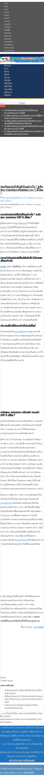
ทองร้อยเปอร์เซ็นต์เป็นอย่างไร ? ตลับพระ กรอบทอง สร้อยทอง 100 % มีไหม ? (22, 190)
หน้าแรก (7, 66)
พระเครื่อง (8, 89)
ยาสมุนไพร (7, 24)
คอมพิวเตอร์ (7, 39)
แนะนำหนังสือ (8, 42)
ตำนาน (7, 77)
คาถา (6, 68)
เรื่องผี (6, 74)
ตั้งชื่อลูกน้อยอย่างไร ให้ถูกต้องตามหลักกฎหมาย (24, 696)
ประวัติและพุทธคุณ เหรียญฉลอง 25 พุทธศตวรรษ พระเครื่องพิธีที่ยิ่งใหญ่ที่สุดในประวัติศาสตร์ (23, 122)
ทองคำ (4, 227)
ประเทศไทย (20, 331)
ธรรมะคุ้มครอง (8, 45)
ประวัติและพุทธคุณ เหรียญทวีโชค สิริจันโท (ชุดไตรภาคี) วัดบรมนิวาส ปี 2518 (21, 111)
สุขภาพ (6, 9)
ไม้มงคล (7, 95)
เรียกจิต (7, 80)
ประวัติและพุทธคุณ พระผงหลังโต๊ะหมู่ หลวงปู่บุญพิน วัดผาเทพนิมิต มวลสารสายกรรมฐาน (23, 132)
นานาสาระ (7, 21)
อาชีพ (5, 3)
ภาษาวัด (6, 12)
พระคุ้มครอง (20, 223)
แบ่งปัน (6, 6)
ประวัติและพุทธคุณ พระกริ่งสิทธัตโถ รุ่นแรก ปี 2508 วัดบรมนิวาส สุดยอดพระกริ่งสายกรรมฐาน (23, 116)
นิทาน (6, 71)
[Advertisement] (22, 160)
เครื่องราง (8, 92)
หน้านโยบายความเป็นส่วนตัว (22, 760)
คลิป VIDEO (7, 30)
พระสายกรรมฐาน (9, 51)
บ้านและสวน (7, 36)
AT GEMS (38, 627)
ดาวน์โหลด (7, 27)
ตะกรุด (7, 515)
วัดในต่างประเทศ (9, 48)
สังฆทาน (6, 15)
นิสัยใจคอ (8, 83)
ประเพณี (6, 18)
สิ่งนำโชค (8, 86)
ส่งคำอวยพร (7, 33)
